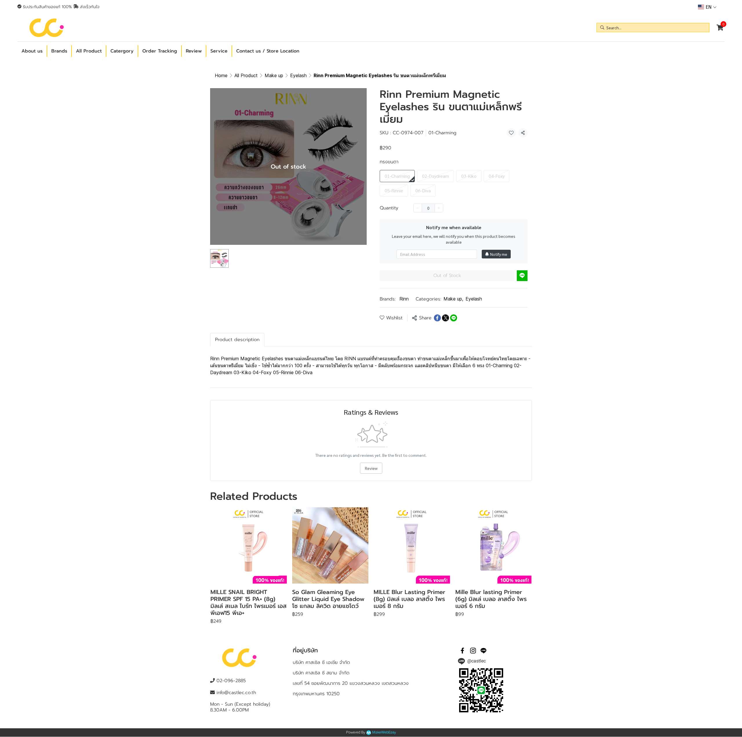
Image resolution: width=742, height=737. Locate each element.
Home (221, 75)
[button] (707, 6)
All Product (246, 75)
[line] (483, 650)
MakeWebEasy (384, 732)
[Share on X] (445, 317)
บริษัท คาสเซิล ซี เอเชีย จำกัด (321, 662)
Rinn (404, 299)
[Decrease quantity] (418, 208)
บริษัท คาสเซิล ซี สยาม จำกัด (321, 672)
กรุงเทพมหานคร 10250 (316, 693)
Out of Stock (447, 275)
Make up (274, 75)
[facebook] (462, 650)
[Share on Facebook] (437, 317)
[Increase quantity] (439, 208)
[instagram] (473, 650)
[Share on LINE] (453, 317)
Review (371, 468)
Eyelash (298, 75)
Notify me (498, 254)
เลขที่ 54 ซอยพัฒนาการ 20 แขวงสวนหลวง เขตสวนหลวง (351, 683)
